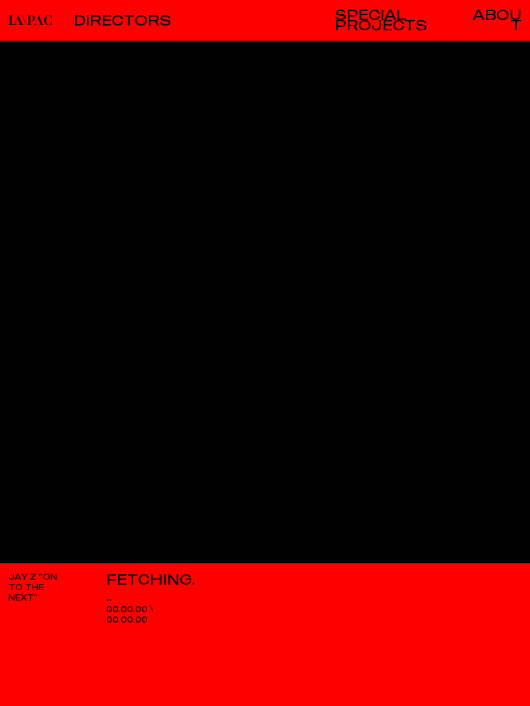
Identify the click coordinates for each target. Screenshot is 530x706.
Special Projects (381, 21)
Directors (122, 20)
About (497, 21)
